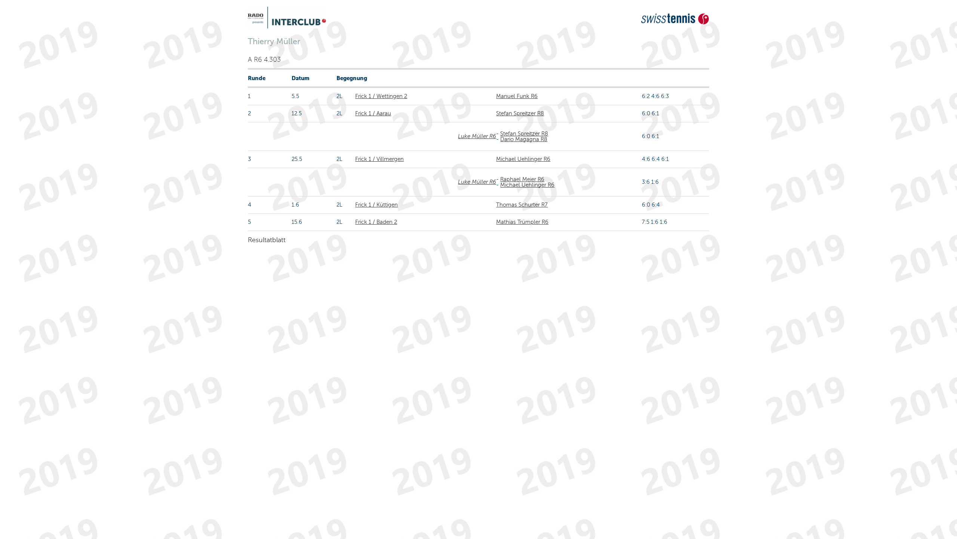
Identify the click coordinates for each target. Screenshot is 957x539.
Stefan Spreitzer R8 (520, 113)
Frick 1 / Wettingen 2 (381, 96)
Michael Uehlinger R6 (523, 159)
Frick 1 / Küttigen (376, 205)
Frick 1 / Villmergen (379, 159)
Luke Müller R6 (477, 136)
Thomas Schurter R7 (522, 205)
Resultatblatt (267, 240)
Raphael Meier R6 (522, 179)
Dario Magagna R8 (523, 139)
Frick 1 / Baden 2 (376, 222)
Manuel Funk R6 (517, 96)
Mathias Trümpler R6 (522, 222)
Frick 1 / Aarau (373, 113)
